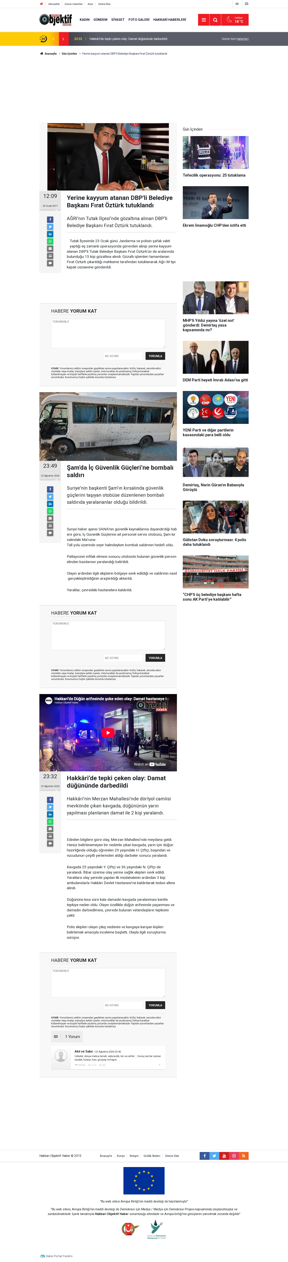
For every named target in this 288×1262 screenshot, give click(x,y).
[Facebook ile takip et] (204, 1156)
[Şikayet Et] (159, 1064)
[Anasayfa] (41, 4)
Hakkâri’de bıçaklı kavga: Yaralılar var (114, 39)
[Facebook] (50, 220)
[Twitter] (50, 227)
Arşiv (90, 4)
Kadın (85, 20)
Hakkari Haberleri (169, 20)
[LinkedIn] (50, 234)
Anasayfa (106, 1156)
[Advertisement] (144, 89)
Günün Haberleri (74, 4)
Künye (121, 1156)
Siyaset (118, 20)
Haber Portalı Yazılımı (59, 1256)
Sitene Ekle (104, 4)
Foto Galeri (139, 20)
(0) (103, 1065)
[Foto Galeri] (246, 4)
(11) (93, 1065)
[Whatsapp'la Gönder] (50, 241)
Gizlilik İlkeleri (152, 1156)
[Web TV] (237, 4)
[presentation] (53, 39)
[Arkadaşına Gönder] (50, 249)
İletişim (134, 1156)
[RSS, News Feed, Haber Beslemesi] (244, 1156)
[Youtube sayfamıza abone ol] (224, 1156)
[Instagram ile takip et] (234, 1156)
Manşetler (54, 4)
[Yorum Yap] (50, 263)
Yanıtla (81, 1065)
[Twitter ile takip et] (214, 1156)
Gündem (100, 20)
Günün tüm (235, 39)
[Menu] (203, 20)
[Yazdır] (50, 256)
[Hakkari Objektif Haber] (55, 19)
